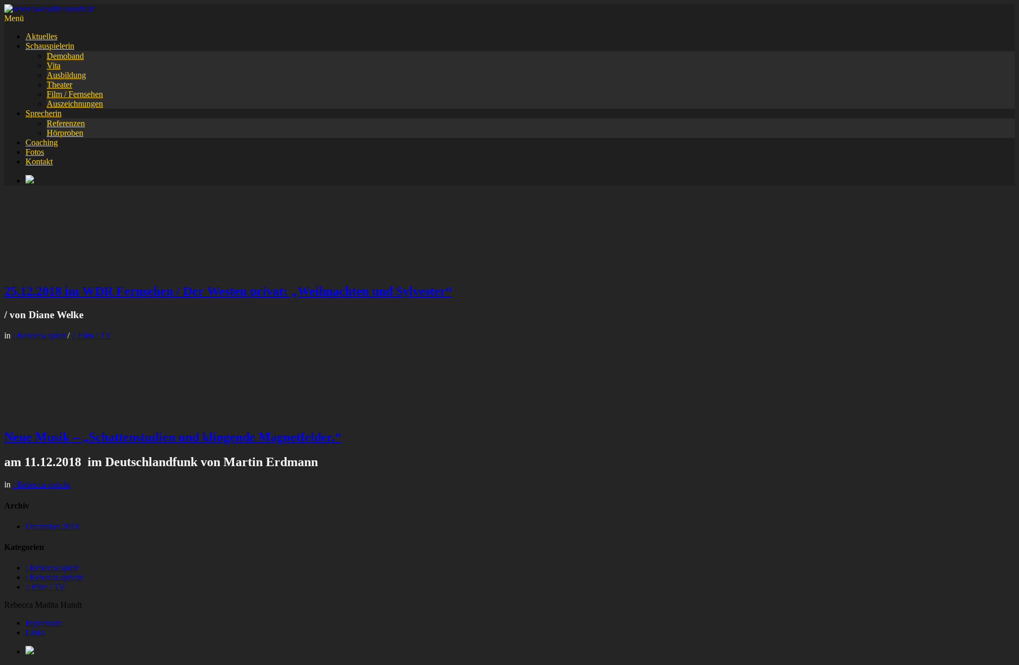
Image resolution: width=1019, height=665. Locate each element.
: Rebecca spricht (41, 484)
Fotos (34, 151)
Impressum (43, 622)
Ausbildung (66, 75)
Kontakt (39, 161)
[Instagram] (520, 180)
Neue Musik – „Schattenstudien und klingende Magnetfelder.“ (172, 437)
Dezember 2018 (52, 526)
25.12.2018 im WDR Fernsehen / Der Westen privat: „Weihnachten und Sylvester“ (228, 291)
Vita (54, 65)
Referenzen (66, 123)
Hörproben (65, 132)
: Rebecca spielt (39, 335)
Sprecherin (43, 113)
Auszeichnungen (75, 103)
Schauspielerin (49, 45)
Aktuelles (41, 36)
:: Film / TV (91, 335)
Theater (59, 84)
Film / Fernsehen (75, 94)
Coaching (41, 142)
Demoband (65, 55)
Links (35, 632)
